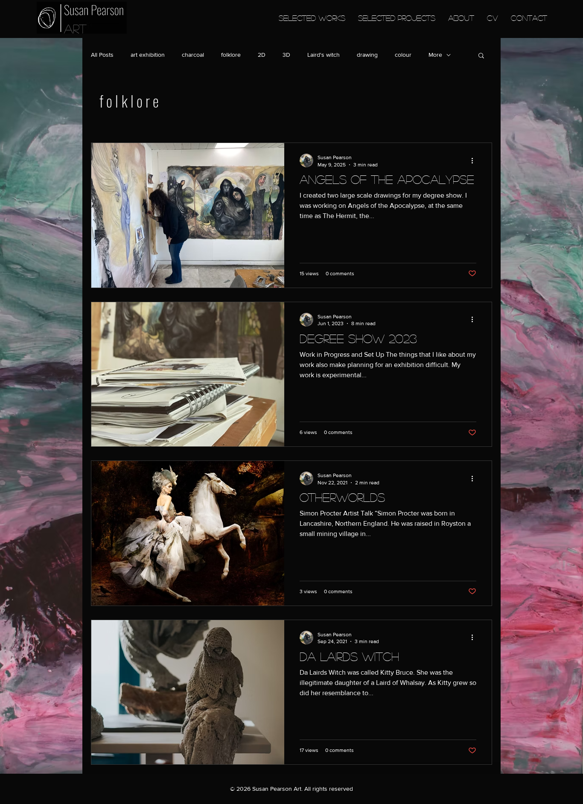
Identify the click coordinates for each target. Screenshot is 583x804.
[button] (481, 56)
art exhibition (148, 54)
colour (403, 54)
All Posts (102, 54)
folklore (231, 54)
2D (261, 54)
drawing (367, 54)
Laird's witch (323, 54)
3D (286, 54)
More (435, 54)
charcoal (193, 54)
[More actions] (475, 160)
